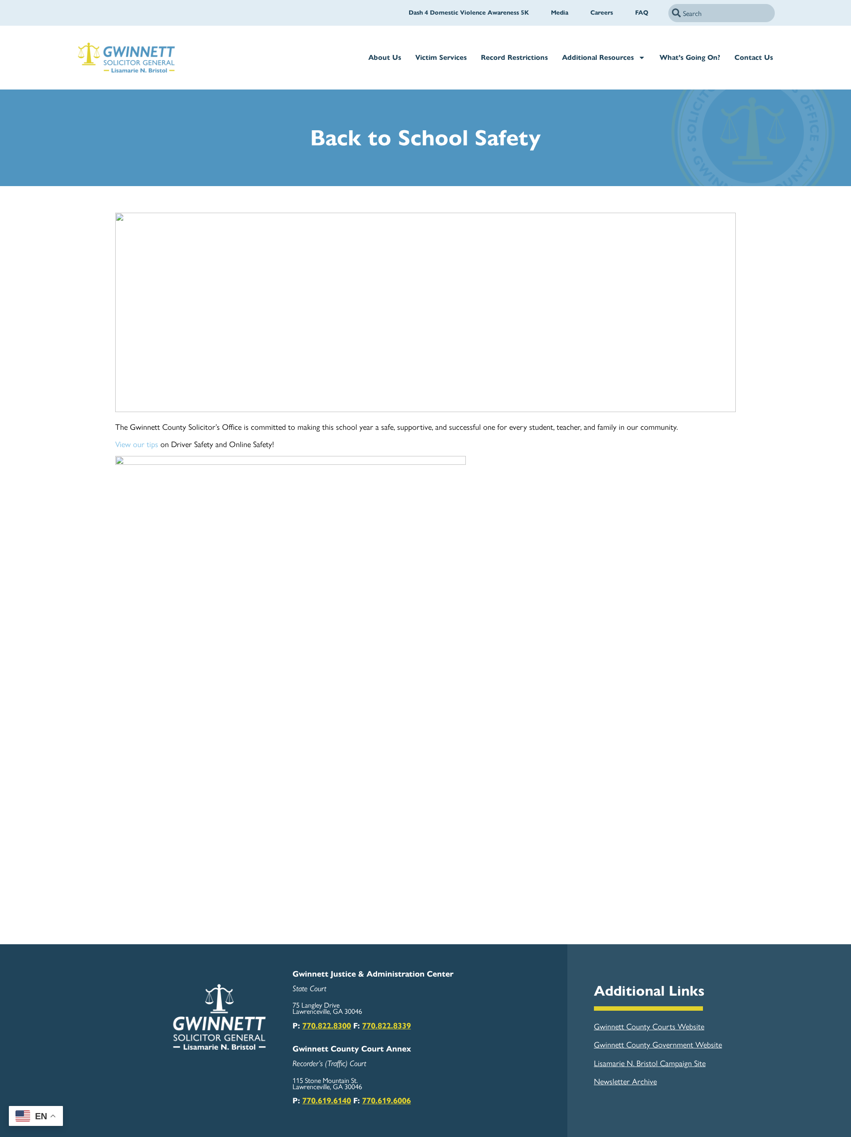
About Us (384, 57)
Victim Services (441, 57)
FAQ (641, 12)
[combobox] (721, 13)
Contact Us (753, 57)
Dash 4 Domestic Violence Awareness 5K (469, 12)
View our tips (136, 443)
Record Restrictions (514, 57)
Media (559, 12)
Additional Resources (598, 57)
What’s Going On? (690, 57)
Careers (601, 12)
